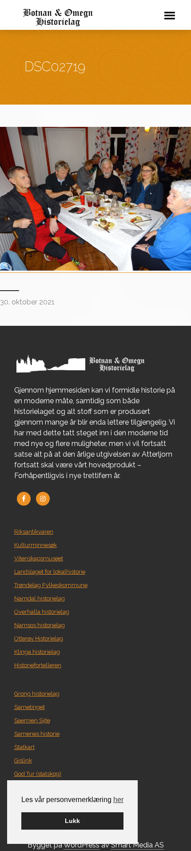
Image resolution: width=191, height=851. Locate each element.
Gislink (23, 760)
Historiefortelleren (37, 665)
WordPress (81, 845)
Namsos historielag (39, 625)
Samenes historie (37, 733)
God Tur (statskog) (37, 773)
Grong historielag (37, 693)
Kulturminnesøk (35, 545)
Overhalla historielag (41, 611)
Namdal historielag (39, 598)
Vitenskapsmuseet (38, 558)
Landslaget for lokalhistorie (49, 571)
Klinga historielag (37, 651)
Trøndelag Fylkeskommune (51, 585)
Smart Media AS (137, 845)
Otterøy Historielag (38, 638)
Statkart (24, 747)
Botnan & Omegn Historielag (78, 17)
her (118, 799)
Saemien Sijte (32, 720)
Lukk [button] (72, 820)
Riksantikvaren (33, 531)
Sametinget (29, 707)
